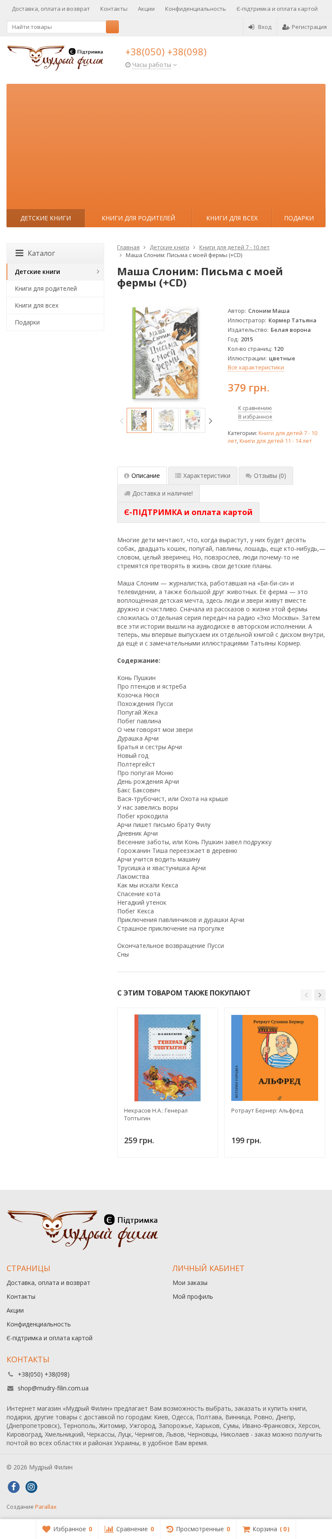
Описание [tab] (145, 475)
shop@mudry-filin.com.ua (53, 1388)
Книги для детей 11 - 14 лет (275, 441)
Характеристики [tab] (206, 475)
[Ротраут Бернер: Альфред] (274, 1057)
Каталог (41, 253)
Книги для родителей (138, 218)
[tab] (188, 512)
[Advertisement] (166, 144)
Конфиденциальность (195, 9)
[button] (306, 995)
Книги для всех (232, 218)
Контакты (114, 9)
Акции (146, 9)
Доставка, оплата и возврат (51, 9)
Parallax (46, 1506)
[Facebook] (13, 1487)
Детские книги (45, 218)
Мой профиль (192, 1296)
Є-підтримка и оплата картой (277, 9)
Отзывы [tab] (270, 475)
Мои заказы (190, 1282)
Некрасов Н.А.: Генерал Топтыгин (156, 1114)
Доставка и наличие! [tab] (162, 493)
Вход (264, 27)
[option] (139, 420)
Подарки (299, 218)
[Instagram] (31, 1487)
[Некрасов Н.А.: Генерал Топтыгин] (167, 1057)
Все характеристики (256, 367)
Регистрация (309, 27)
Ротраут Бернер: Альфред (267, 1110)
